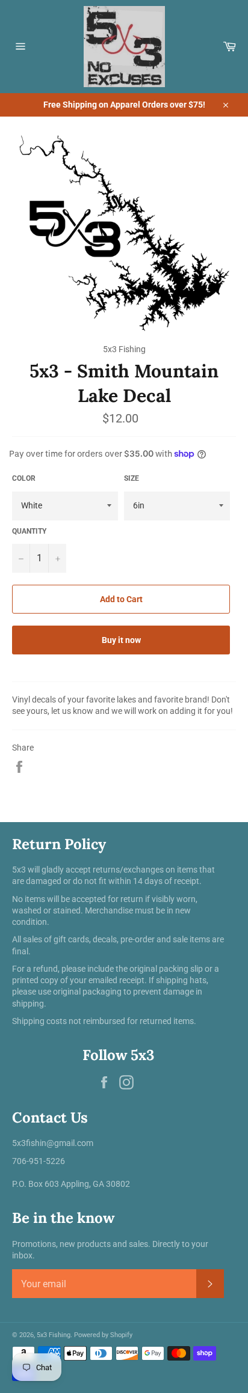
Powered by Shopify (103, 1335)
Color (24, 478)
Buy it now (121, 640)
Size (131, 478)
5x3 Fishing (53, 1335)
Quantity (29, 531)
